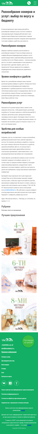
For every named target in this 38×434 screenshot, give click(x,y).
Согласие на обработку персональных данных (13, 398)
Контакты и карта (6, 376)
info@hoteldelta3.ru (10, 190)
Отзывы (3, 369)
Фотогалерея (5, 365)
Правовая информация (9, 352)
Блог (2, 372)
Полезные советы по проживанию (11, 210)
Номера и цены (5, 357)
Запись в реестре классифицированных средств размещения (17, 390)
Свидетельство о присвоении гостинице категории (15, 403)
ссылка (23, 410)
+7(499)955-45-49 (7, 345)
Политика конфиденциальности (10, 394)
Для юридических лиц (7, 361)
